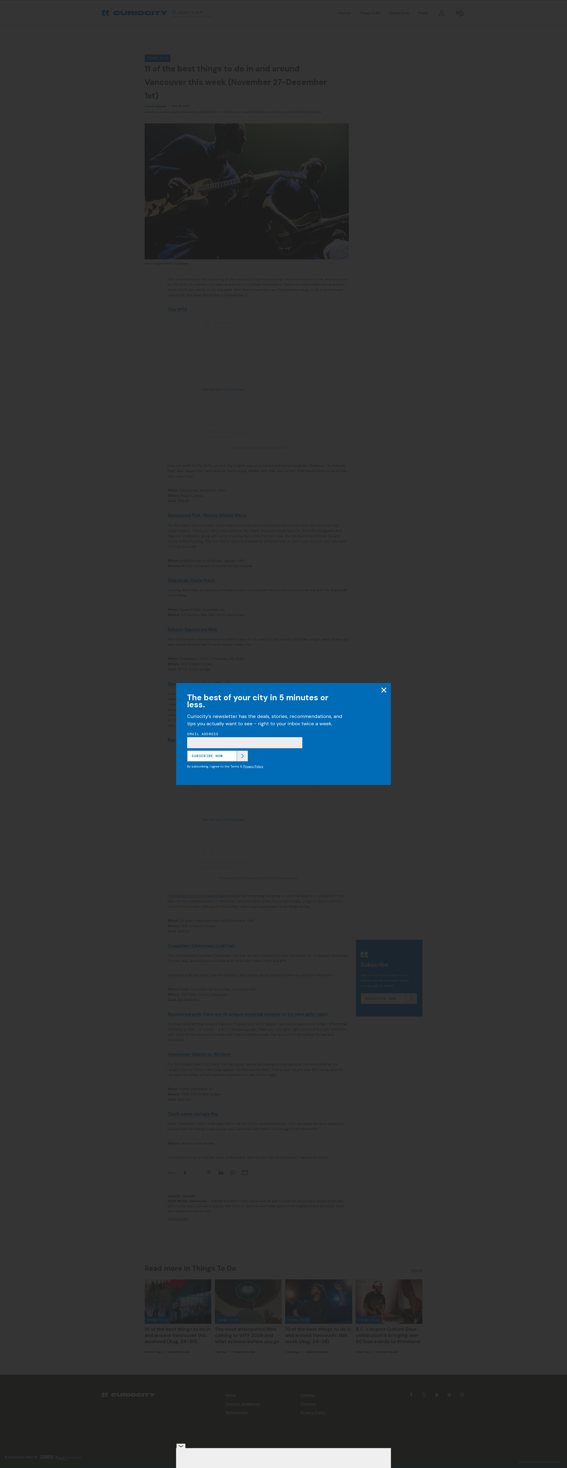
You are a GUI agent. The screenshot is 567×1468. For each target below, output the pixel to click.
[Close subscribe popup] (383, 690)
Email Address (203, 734)
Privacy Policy (253, 766)
